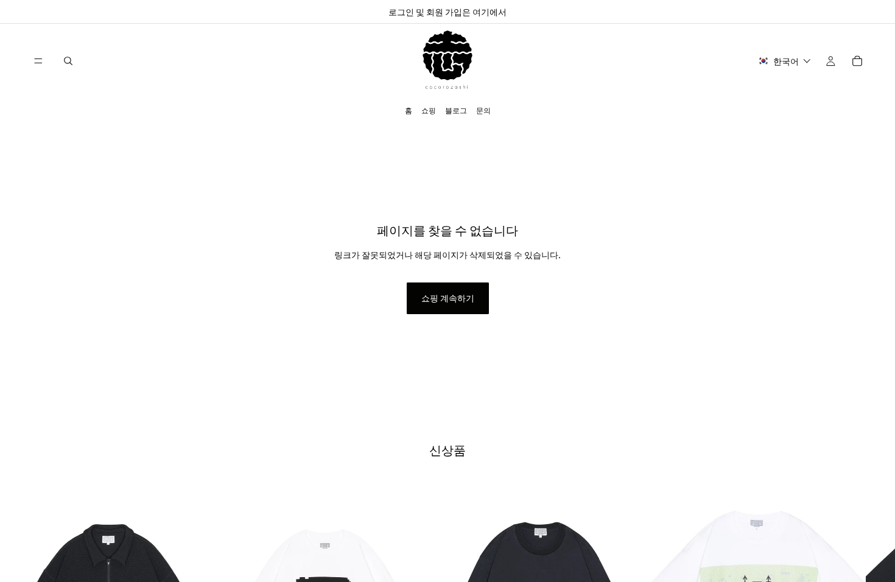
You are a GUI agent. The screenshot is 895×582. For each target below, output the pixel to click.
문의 (483, 110)
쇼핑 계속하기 (447, 298)
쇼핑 (428, 110)
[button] (784, 61)
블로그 (456, 110)
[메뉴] (38, 61)
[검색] (68, 60)
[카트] (857, 60)
